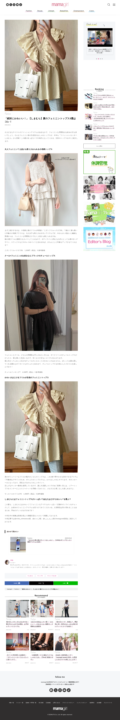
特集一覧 (11, 702)
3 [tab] (100, 59)
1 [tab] (96, 59)
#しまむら (30, 575)
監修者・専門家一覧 (31, 702)
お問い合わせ (56, 702)
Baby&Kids (64, 11)
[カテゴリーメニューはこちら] (114, 4)
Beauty (40, 11)
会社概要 (99, 702)
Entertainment (79, 11)
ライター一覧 (19, 702)
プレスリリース (108, 702)
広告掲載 (48, 702)
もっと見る (99, 146)
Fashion (29, 11)
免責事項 (92, 702)
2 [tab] (98, 59)
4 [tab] (102, 59)
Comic (91, 11)
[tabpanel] (100, 41)
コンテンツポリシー (82, 702)
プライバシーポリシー (68, 702)
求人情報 (41, 702)
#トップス (40, 575)
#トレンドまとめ (51, 575)
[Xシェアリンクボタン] (56, 690)
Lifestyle (51, 11)
